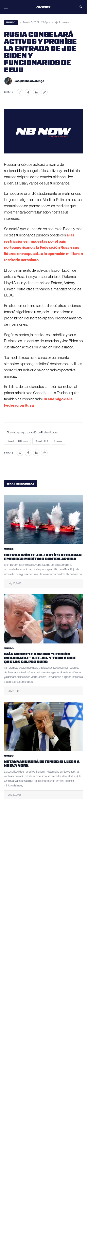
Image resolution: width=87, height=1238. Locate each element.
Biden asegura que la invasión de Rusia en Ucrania (32, 432)
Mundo (11, 22)
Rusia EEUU (41, 441)
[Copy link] (44, 92)
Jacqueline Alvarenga (29, 81)
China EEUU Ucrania (17, 441)
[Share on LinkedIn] (36, 92)
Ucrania (58, 441)
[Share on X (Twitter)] (20, 92)
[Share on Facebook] (28, 92)
